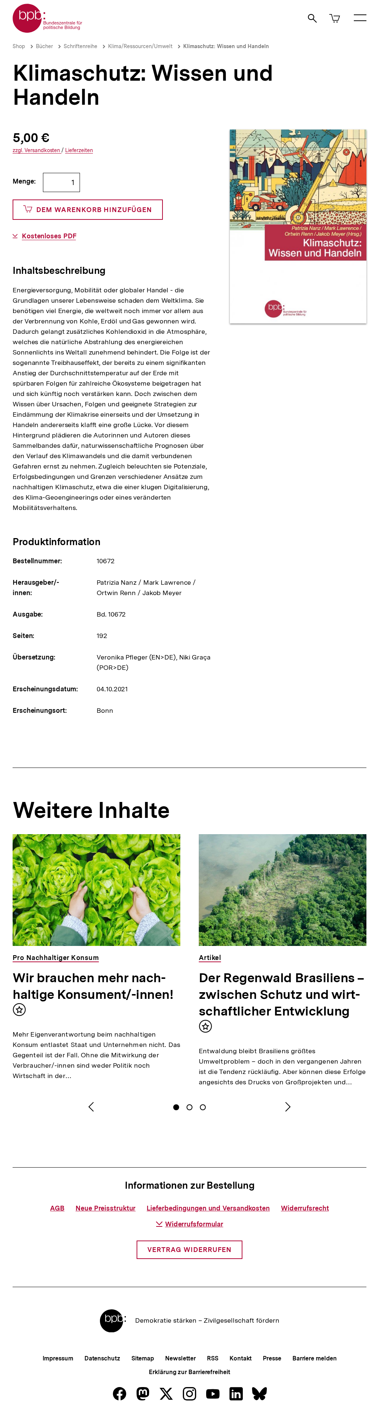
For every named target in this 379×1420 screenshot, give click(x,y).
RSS (212, 1358)
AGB (57, 1208)
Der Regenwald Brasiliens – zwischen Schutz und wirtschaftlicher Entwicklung (281, 994)
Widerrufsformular (194, 1224)
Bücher (44, 46)
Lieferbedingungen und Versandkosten (208, 1208)
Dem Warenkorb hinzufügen (94, 210)
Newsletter (180, 1358)
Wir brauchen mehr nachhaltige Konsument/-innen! (93, 986)
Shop (19, 46)
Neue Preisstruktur (105, 1208)
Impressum (58, 1358)
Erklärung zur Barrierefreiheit (189, 1372)
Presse (272, 1358)
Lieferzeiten (79, 150)
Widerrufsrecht (305, 1208)
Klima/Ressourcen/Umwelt (140, 46)
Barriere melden (314, 1358)
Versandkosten (37, 150)
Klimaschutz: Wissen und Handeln (226, 46)
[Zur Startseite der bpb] (48, 30)
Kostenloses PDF (49, 236)
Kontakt (240, 1358)
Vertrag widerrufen (189, 1249)
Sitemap (142, 1358)
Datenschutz (102, 1358)
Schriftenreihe (80, 46)
